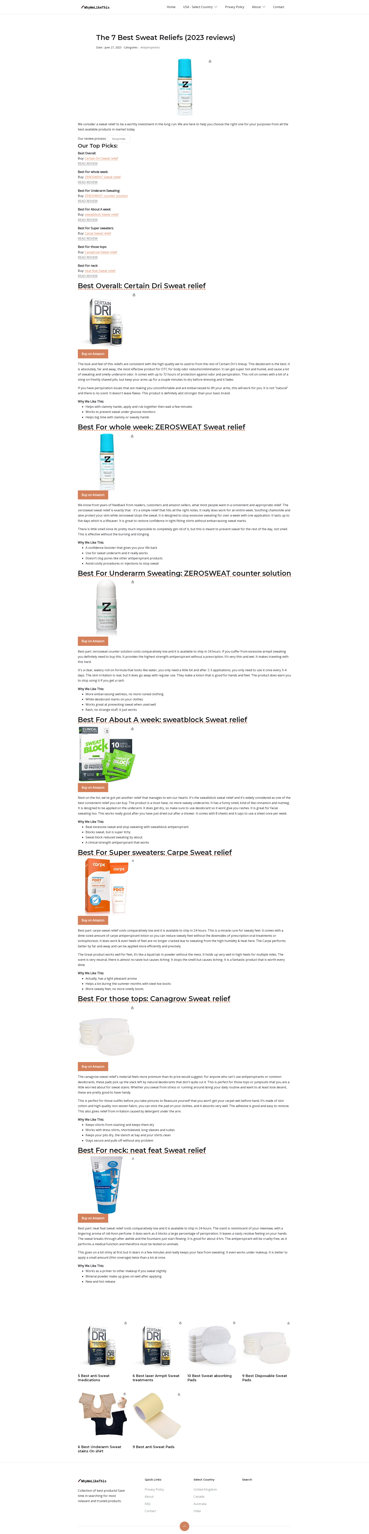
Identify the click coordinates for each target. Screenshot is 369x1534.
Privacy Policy (234, 7)
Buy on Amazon (93, 354)
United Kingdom (205, 1489)
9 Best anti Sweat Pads (154, 1447)
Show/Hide (118, 139)
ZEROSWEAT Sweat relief (103, 177)
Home (171, 7)
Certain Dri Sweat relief (101, 158)
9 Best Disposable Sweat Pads (264, 1378)
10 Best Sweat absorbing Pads (209, 1378)
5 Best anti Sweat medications (94, 1378)
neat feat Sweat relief (100, 271)
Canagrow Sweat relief (101, 252)
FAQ (147, 1504)
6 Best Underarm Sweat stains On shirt (99, 1449)
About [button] (257, 7)
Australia (200, 1504)
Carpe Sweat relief (98, 233)
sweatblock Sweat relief (102, 214)
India (197, 1511)
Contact (278, 7)
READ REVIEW (88, 163)
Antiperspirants (150, 47)
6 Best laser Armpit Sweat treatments (156, 1378)
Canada (199, 1496)
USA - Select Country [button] (198, 7)
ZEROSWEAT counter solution (106, 196)
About (149, 1496)
